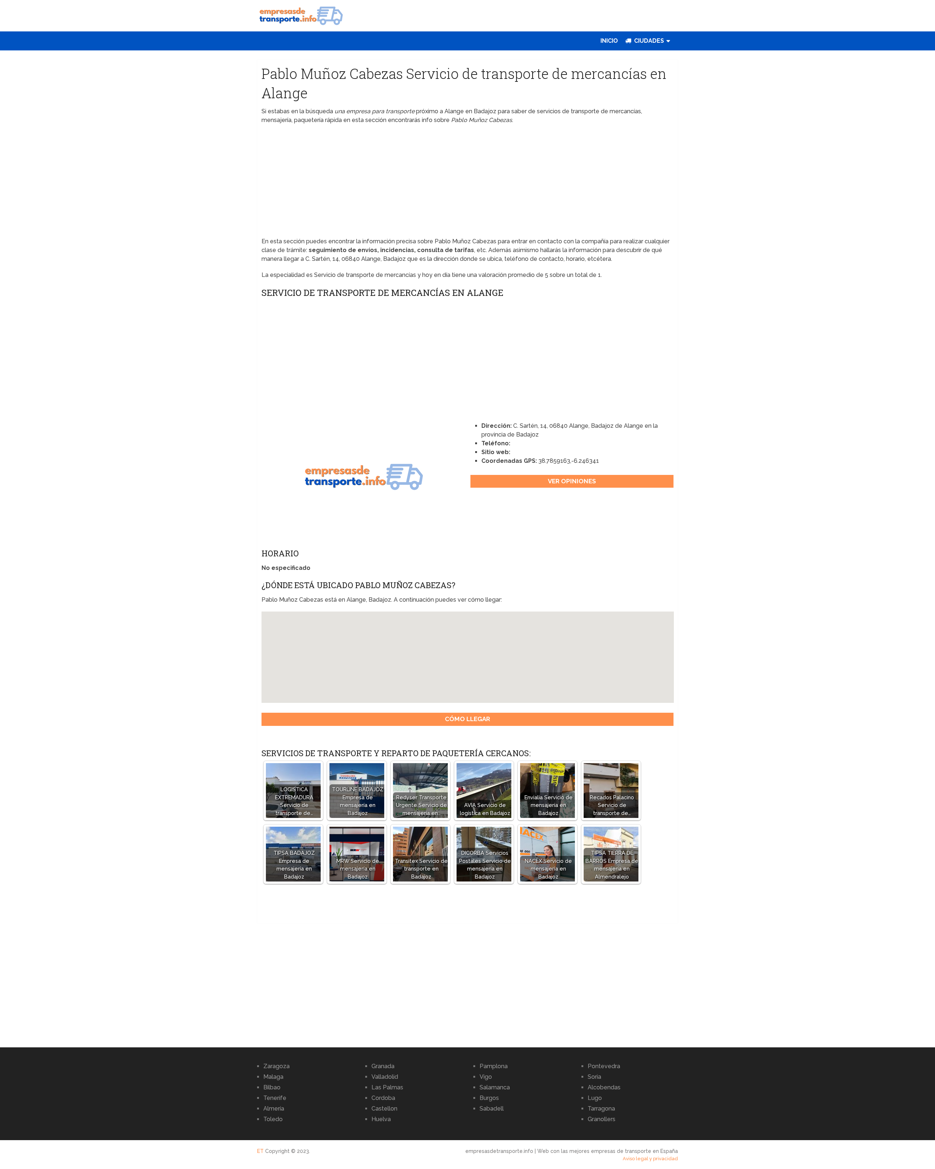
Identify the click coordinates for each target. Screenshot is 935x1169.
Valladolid (384, 1076)
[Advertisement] (468, 183)
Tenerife (274, 1097)
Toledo (273, 1119)
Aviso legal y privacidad (650, 1158)
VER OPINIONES (572, 481)
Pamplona (494, 1066)
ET (260, 1151)
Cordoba (383, 1097)
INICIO (609, 40)
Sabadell (492, 1108)
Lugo (595, 1097)
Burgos (489, 1097)
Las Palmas (387, 1087)
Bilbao (271, 1087)
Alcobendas (604, 1087)
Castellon (384, 1108)
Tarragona (601, 1108)
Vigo (486, 1076)
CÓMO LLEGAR (467, 719)
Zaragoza (276, 1066)
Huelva (381, 1119)
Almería (273, 1108)
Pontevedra (604, 1066)
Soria (594, 1076)
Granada (382, 1066)
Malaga (273, 1076)
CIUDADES (648, 40)
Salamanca (495, 1087)
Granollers (601, 1119)
